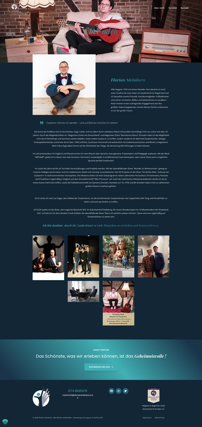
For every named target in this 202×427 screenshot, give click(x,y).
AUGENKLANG (97, 418)
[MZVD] (153, 395)
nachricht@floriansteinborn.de (77, 396)
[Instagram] (118, 391)
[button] (5, 422)
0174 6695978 (77, 391)
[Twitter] (125, 391)
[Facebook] (111, 391)
